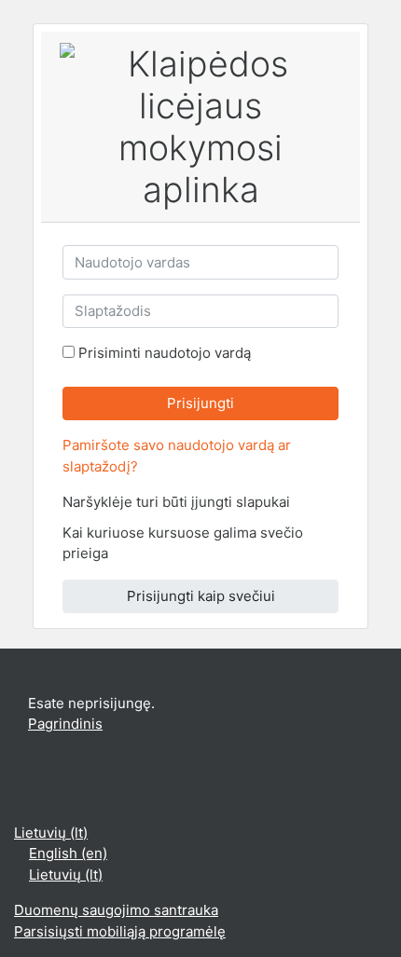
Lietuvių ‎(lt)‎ (51, 832)
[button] (306, 503)
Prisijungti (200, 403)
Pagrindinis (65, 723)
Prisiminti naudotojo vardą (164, 353)
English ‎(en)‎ (68, 853)
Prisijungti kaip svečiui (201, 596)
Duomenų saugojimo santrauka (116, 910)
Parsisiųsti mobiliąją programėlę (120, 931)
